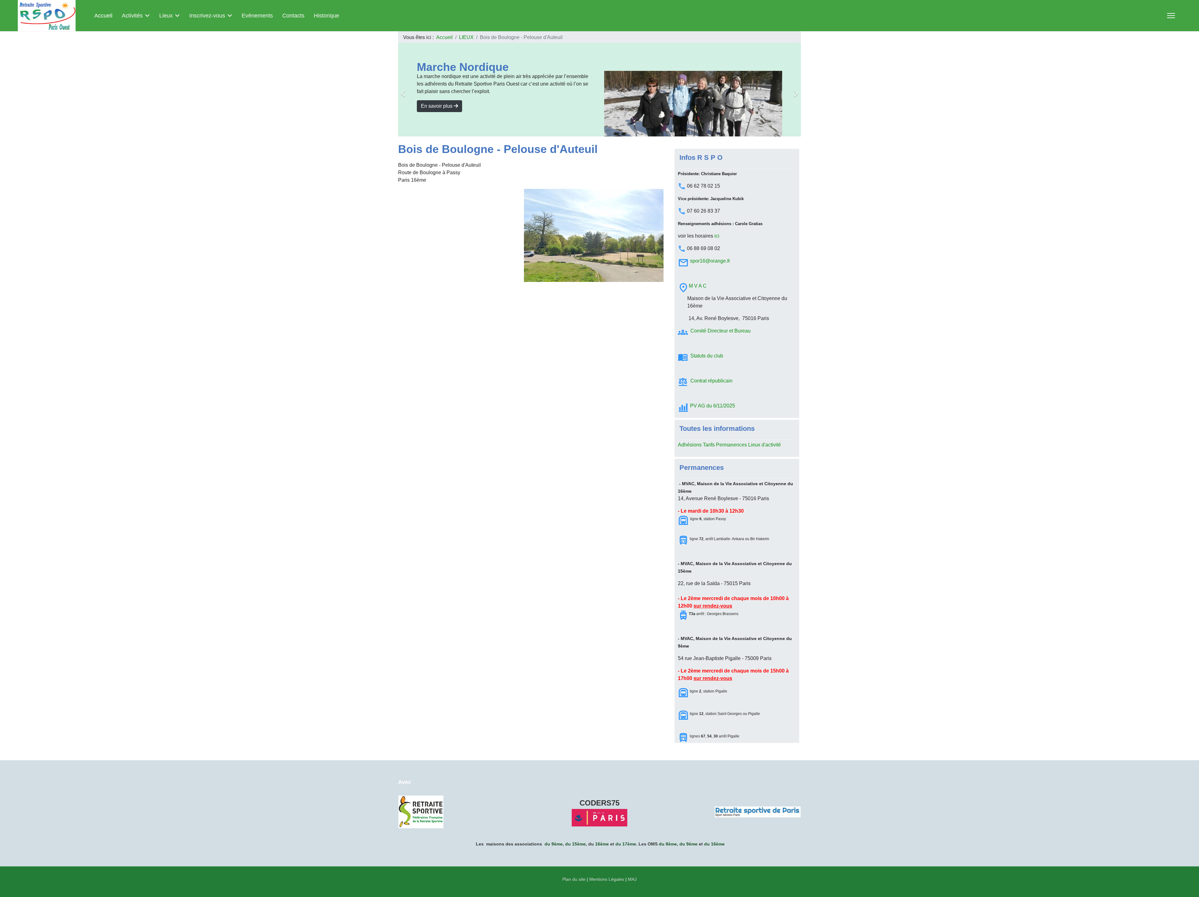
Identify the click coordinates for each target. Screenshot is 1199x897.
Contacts (293, 15)
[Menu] (1171, 15)
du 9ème (554, 843)
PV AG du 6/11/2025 (712, 405)
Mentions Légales (606, 879)
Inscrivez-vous (207, 15)
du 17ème (625, 843)
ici (716, 236)
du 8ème (668, 843)
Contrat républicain (711, 380)
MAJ (632, 879)
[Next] (794, 89)
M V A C (698, 285)
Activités (132, 15)
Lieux (166, 15)
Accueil (103, 15)
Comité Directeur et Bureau (720, 330)
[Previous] (404, 89)
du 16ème (714, 843)
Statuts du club (707, 355)
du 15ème (575, 843)
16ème (602, 843)
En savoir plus (437, 106)
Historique (326, 15)
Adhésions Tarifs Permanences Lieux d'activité (729, 444)
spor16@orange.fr (710, 261)
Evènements (257, 15)
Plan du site (573, 879)
